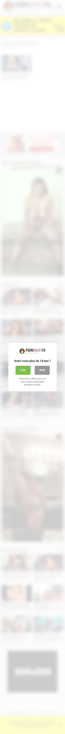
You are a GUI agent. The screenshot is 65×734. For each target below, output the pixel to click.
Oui (23, 370)
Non (42, 370)
